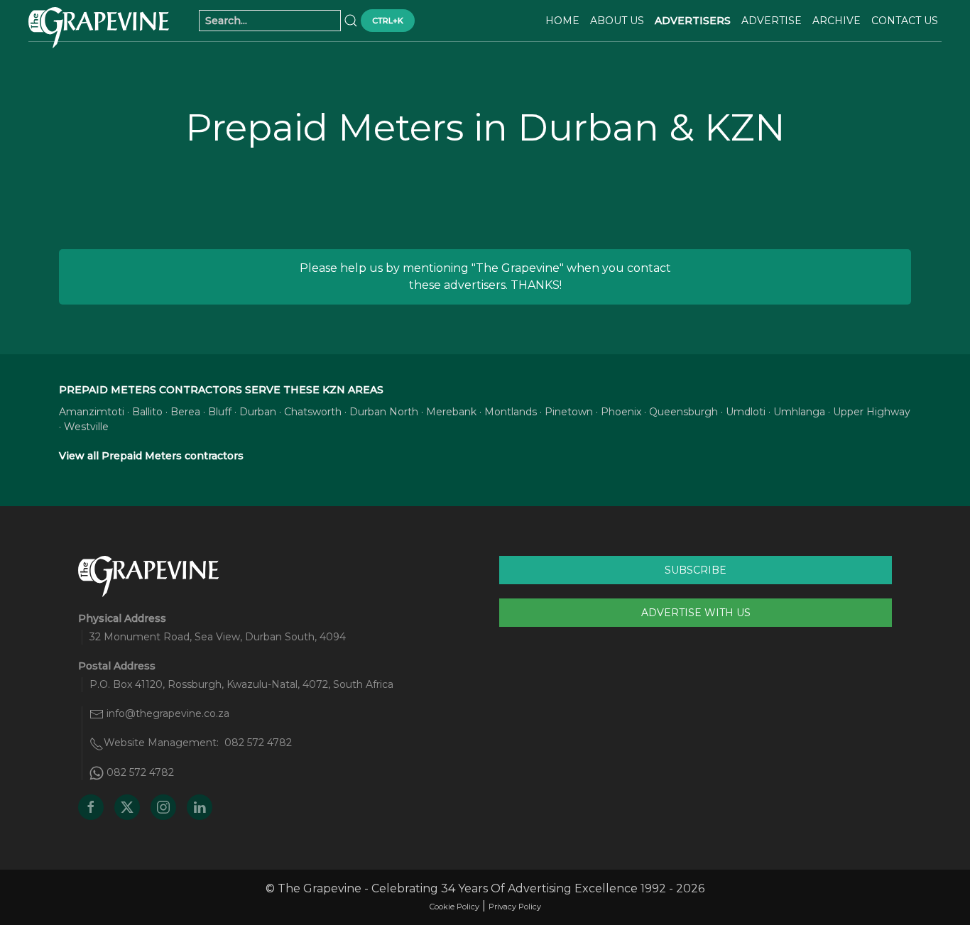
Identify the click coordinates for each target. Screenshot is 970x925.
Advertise (771, 20)
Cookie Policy (454, 907)
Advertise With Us (696, 612)
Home (562, 20)
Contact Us (904, 20)
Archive (836, 20)
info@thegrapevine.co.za (168, 713)
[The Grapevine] (98, 27)
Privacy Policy (515, 907)
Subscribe (695, 570)
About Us (617, 20)
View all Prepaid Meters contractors (151, 455)
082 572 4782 (258, 742)
